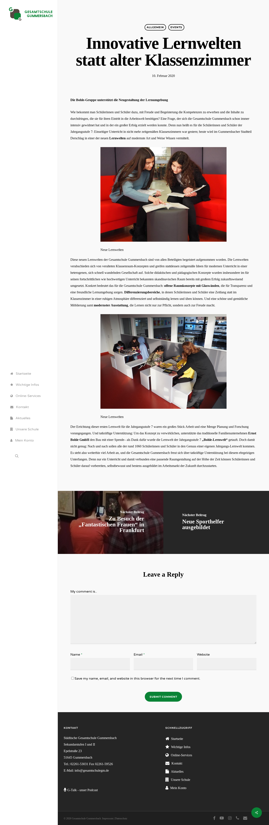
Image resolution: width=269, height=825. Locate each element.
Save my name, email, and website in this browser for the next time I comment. (137, 678)
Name (76, 654)
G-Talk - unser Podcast (82, 790)
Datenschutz (121, 818)
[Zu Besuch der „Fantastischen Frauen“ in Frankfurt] (110, 522)
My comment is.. (83, 591)
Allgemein (155, 27)
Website (203, 654)
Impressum (107, 818)
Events (176, 27)
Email (139, 654)
